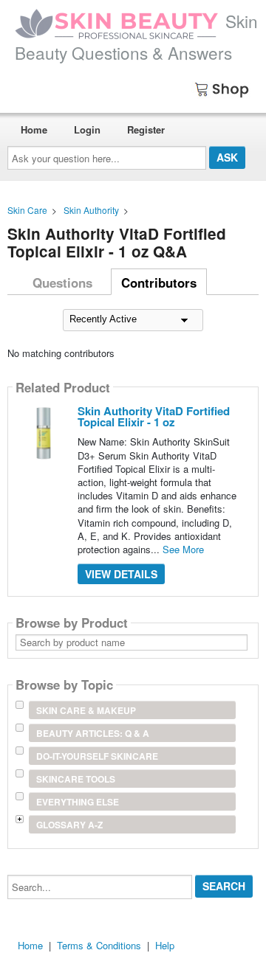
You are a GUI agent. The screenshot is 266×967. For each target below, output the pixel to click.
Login (87, 129)
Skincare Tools (75, 779)
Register (146, 129)
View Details (121, 573)
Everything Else (77, 801)
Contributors (159, 282)
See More (183, 549)
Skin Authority (91, 210)
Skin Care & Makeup (86, 710)
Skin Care (27, 210)
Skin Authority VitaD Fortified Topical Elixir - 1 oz (154, 416)
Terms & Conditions (99, 945)
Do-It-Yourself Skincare (97, 756)
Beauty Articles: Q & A (92, 733)
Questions (62, 282)
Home (34, 129)
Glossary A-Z (69, 824)
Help (164, 945)
